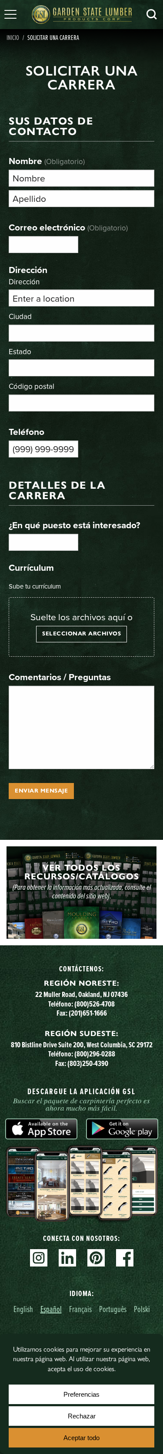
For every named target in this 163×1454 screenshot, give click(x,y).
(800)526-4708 (94, 1003)
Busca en (152, 14)
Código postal (31, 386)
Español (51, 1309)
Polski (142, 1309)
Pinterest (96, 1257)
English (23, 1309)
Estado (20, 351)
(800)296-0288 (94, 1053)
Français (80, 1309)
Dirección (24, 281)
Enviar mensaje (41, 790)
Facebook (124, 1257)
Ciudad (20, 316)
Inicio (13, 37)
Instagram (38, 1257)
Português (112, 1309)
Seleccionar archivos (81, 633)
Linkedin (67, 1257)
